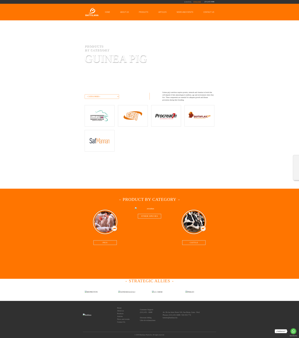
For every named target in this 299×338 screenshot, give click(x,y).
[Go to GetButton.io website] (293, 335)
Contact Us (208, 12)
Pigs (105, 243)
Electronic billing (145, 318)
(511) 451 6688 (209, 2)
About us (124, 12)
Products (143, 12)
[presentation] (86, 226)
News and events (185, 12)
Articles (162, 12)
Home (107, 12)
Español (188, 2)
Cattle (194, 243)
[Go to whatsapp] (293, 331)
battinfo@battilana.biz (170, 318)
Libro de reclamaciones (147, 320)
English (197, 2)
